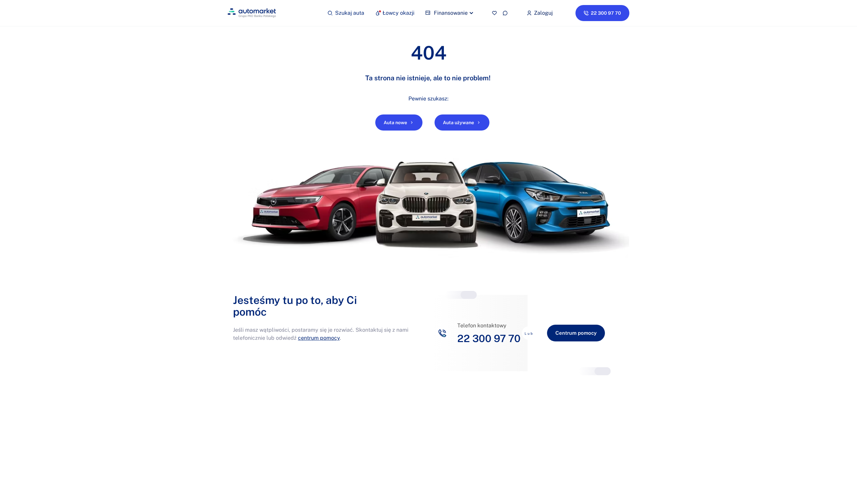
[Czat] (505, 13)
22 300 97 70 (489, 338)
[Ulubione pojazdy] (494, 13)
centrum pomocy (319, 338)
